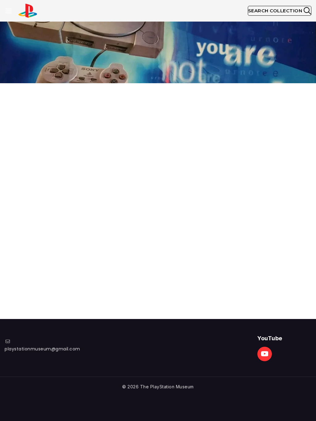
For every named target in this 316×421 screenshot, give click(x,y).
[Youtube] (264, 354)
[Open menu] (8, 11)
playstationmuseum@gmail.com (42, 349)
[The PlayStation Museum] (28, 11)
